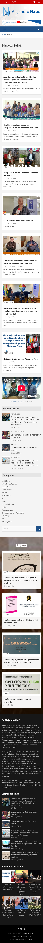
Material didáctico (8, 504)
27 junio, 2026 (16, 440)
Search (38, 529)
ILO (3, 498)
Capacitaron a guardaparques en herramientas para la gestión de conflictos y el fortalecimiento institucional (25, 421)
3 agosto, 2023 (8, 317)
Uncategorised (7, 521)
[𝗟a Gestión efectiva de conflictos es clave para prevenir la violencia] (21, 245)
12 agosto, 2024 (9, 626)
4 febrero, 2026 (16, 849)
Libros (4, 501)
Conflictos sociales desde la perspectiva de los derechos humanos (20, 126)
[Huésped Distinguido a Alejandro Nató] (21, 344)
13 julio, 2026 (15, 427)
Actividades (8, 71)
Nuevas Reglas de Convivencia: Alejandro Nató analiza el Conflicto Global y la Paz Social (24, 463)
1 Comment (19, 266)
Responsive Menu (34, 2)
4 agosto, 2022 (8, 362)
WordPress (28, 939)
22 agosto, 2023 (9, 665)
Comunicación (7, 490)
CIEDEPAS (5, 487)
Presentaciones (7, 510)
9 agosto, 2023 (8, 266)
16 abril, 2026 (16, 453)
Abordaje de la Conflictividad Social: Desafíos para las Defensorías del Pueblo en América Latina (19, 80)
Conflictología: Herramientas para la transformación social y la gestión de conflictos (20, 580)
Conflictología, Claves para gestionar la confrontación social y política (21, 661)
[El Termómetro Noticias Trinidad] (21, 205)
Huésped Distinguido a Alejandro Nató (20, 359)
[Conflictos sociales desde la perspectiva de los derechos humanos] (21, 110)
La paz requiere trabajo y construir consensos (26, 436)
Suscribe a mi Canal (17, 402)
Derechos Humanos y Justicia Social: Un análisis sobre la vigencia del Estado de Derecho (26, 843)
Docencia (5, 492)
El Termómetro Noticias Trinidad (18, 220)
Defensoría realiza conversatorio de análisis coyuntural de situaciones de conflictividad (20, 311)
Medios (6, 119)
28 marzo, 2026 (16, 468)
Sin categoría (6, 516)
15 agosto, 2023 (9, 131)
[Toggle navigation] (5, 29)
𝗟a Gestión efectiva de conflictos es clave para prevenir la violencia (20, 262)
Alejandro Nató (27, 933)
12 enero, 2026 (8, 586)
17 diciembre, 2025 (10, 85)
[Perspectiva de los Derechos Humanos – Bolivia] (21, 157)
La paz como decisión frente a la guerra (25, 448)
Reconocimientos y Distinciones (13, 513)
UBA (3, 519)
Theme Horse (24, 936)
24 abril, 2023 (8, 705)
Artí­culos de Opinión (9, 484)
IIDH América (6, 495)
